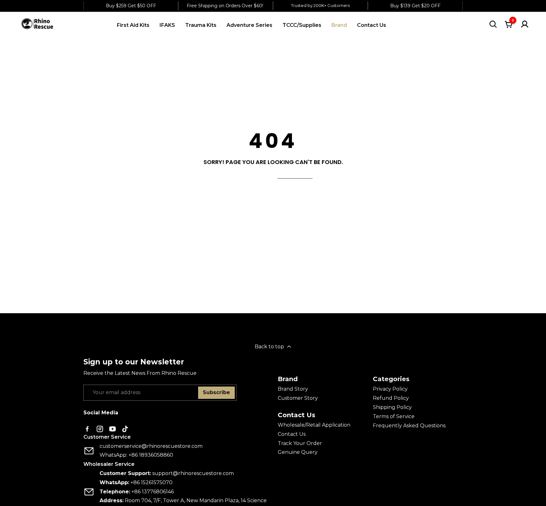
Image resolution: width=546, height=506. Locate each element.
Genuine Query (298, 452)
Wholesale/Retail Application (314, 425)
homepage (295, 174)
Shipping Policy (392, 407)
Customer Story (298, 398)
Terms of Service (394, 416)
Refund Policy (391, 398)
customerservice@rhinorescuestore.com (151, 446)
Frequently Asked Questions (409, 426)
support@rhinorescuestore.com (193, 473)
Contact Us (292, 434)
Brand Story (293, 389)
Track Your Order (300, 443)
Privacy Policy (390, 389)
